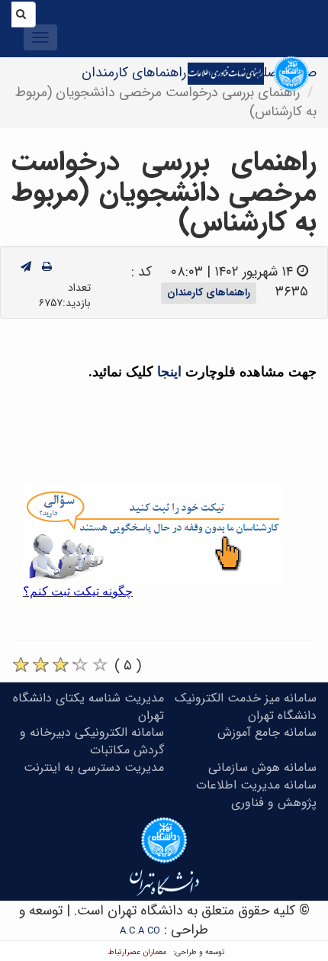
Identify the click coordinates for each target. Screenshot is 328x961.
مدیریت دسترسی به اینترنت (94, 767)
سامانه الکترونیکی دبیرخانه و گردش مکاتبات (92, 741)
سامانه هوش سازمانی (262, 767)
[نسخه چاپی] (47, 267)
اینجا (171, 371)
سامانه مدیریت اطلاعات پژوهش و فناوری (256, 794)
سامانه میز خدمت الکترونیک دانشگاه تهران (246, 707)
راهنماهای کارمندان (134, 72)
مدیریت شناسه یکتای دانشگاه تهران (88, 707)
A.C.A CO (140, 931)
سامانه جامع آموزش (267, 732)
